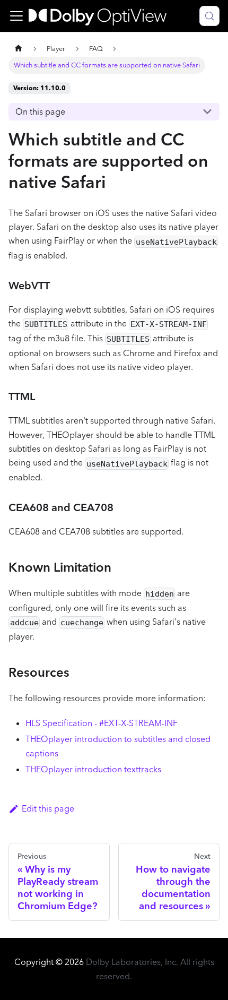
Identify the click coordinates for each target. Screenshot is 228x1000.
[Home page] (18, 48)
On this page (40, 111)
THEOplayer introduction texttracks (93, 769)
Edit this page (48, 808)
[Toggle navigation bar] (16, 16)
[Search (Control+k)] (209, 16)
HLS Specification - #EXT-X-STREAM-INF (101, 723)
